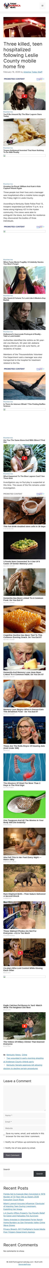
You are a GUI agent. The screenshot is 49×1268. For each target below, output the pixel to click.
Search (6, 1169)
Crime (24, 1055)
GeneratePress (24, 1264)
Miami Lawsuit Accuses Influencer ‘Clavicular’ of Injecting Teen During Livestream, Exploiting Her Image (24, 1206)
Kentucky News (13, 1055)
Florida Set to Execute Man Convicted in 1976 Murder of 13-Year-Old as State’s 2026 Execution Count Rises (24, 1197)
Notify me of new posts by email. (20, 1148)
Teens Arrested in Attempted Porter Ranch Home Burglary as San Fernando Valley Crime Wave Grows (24, 1222)
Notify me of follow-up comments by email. (25, 1142)
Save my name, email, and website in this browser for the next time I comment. (25, 1134)
